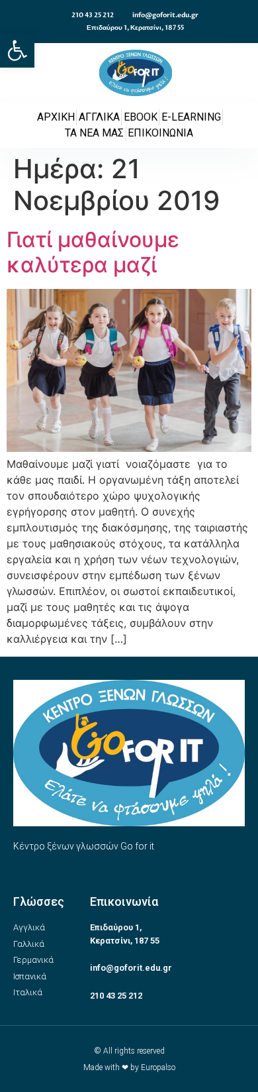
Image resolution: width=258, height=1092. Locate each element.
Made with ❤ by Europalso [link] (129, 1067)
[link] (17, 50)
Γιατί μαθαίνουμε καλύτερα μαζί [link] (93, 252)
